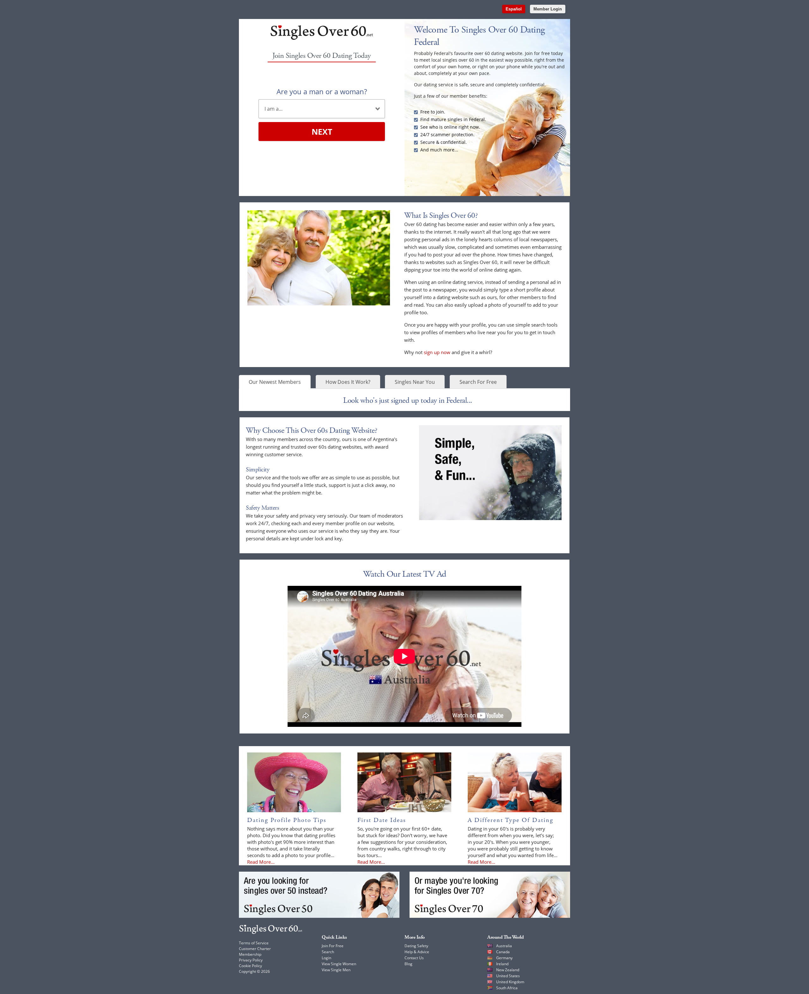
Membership (250, 954)
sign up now (437, 352)
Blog (408, 963)
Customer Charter (255, 948)
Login (326, 957)
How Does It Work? (347, 381)
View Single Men (336, 970)
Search (328, 951)
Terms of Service (254, 943)
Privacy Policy (251, 960)
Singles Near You (415, 381)
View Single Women (339, 963)
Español (514, 9)
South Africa (507, 988)
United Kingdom (510, 982)
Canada (503, 951)
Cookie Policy (250, 965)
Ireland (502, 963)
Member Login (547, 9)
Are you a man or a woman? (322, 91)
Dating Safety (416, 945)
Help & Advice (416, 951)
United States (508, 976)
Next (322, 131)
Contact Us (414, 957)
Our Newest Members (275, 381)
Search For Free (478, 381)
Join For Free (333, 945)
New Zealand (507, 970)
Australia (504, 945)
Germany (504, 957)
